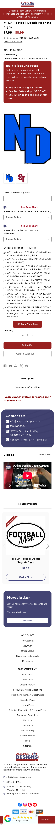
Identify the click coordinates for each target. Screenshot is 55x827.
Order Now (25, 577)
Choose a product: (20, 248)
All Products (27, 675)
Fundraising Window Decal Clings (27, 695)
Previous (3, 14)
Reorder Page (27, 700)
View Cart (28, 646)
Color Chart (27, 680)
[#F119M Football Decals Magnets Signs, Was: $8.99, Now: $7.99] (25, 535)
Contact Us (27, 726)
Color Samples (27, 736)
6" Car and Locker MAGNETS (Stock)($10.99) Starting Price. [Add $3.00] (29, 282)
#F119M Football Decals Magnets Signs (25, 561)
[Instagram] (25, 805)
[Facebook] (5, 366)
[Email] (10, 366)
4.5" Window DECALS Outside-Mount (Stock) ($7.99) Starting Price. (29, 254)
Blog (27, 741)
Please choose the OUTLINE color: (22, 232)
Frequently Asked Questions (27, 690)
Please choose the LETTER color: (27, 212)
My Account (28, 641)
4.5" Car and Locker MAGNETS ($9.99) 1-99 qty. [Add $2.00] (29, 261)
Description (27, 378)
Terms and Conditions (27, 715)
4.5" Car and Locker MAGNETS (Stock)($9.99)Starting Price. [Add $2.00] (29, 275)
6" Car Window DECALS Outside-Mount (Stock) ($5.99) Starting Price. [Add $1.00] (29, 268)
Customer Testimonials (27, 656)
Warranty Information (28, 387)
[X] (21, 366)
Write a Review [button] (13, 41)
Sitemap (27, 746)
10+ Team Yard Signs (27, 324)
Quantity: (9, 331)
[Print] (15, 366)
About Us (27, 721)
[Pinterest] (26, 366)
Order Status (27, 651)
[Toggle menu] (4, 4)
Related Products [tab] (27, 504)
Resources (27, 661)
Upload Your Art (27, 685)
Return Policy (27, 705)
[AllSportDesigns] (7, 822)
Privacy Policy (27, 731)
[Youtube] (35, 805)
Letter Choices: (17, 193)
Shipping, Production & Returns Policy (27, 710)
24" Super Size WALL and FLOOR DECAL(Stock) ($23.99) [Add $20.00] (29, 289)
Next (52, 14)
